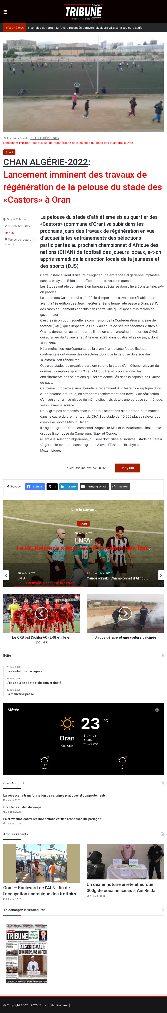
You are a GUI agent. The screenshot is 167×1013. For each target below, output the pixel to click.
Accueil (11, 138)
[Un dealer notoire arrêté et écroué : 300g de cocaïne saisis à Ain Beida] (125, 861)
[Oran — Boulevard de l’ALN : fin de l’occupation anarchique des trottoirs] (41, 863)
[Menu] (5, 13)
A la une (83, 524)
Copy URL (127, 468)
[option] (83, 543)
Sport (23, 138)
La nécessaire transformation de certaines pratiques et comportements (54, 795)
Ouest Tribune (16, 219)
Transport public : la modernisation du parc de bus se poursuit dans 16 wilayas (81, 27)
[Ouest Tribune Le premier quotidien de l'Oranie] (83, 11)
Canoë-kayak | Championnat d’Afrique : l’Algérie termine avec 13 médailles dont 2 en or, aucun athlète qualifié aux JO (83, 548)
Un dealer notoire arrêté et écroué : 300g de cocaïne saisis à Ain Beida (121, 887)
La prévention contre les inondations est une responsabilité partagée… (53, 819)
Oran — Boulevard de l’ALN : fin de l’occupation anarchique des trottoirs (39, 891)
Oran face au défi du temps (22, 807)
